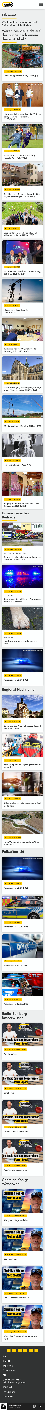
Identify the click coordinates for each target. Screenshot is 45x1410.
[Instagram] (20, 1350)
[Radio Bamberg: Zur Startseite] (20, 4)
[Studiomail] (31, 1350)
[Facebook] (14, 1350)
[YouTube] (25, 1350)
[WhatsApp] (8, 1350)
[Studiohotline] (36, 1350)
